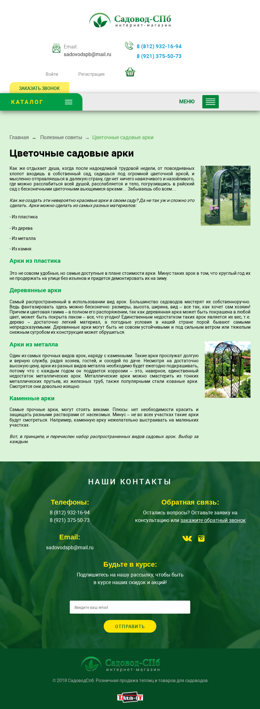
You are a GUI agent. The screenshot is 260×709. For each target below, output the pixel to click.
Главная (19, 137)
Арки (34, 205)
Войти (52, 74)
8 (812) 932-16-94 (159, 46)
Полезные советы (61, 137)
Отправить (130, 626)
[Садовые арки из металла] (227, 369)
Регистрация (91, 74)
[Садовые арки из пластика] (225, 196)
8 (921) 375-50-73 (159, 56)
